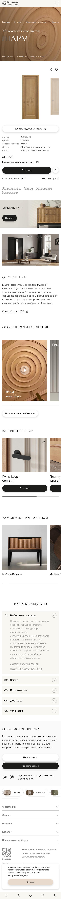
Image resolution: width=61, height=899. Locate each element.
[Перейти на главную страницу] (10, 3)
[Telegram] (12, 777)
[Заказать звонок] (55, 170)
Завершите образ (37, 56)
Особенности (21, 56)
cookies (26, 867)
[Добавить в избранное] (56, 69)
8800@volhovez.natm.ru (33, 857)
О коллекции (7, 56)
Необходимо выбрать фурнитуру (17, 162)
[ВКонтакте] (5, 777)
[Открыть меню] (57, 3)
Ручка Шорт (11, 476)
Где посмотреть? (50, 178)
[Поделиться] (50, 69)
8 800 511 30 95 (49, 849)
